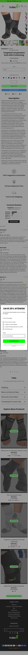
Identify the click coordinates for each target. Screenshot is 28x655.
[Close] (25, 306)
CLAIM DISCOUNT (14, 341)
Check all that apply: (7, 318)
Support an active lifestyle (11, 324)
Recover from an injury (10, 322)
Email (4, 332)
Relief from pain (9, 329)
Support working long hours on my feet (14, 326)
